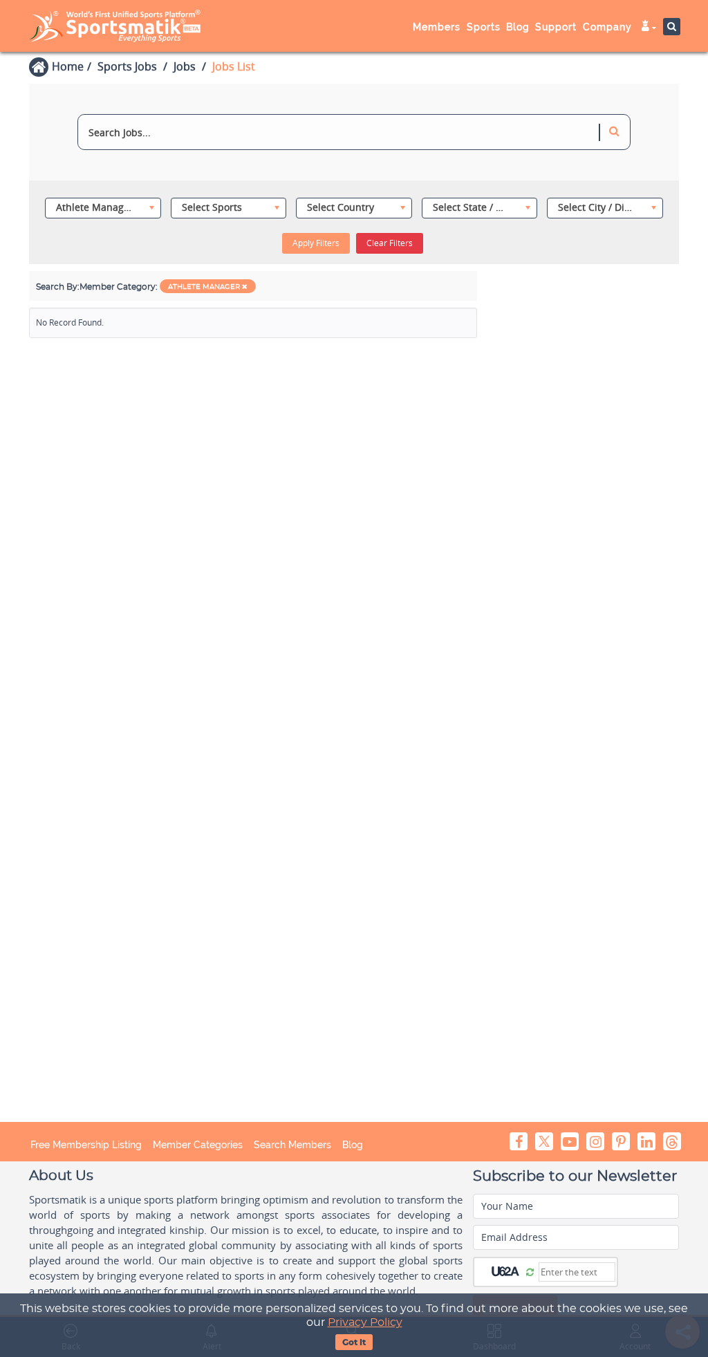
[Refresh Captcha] (530, 1271)
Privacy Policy (365, 1322)
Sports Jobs (127, 66)
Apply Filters (315, 243)
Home (68, 66)
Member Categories (198, 1144)
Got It (354, 1342)
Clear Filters (389, 243)
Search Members (292, 1144)
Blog (352, 1144)
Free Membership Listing (86, 1144)
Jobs (185, 66)
